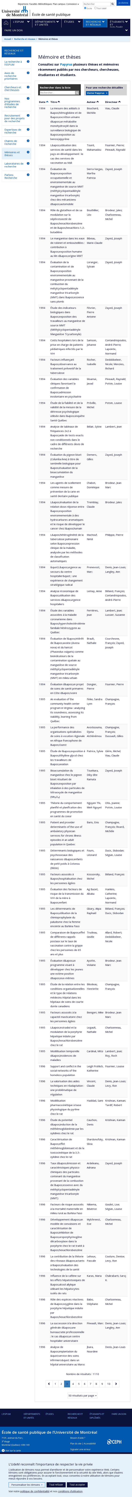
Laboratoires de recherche (14, 165)
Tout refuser (56, 1484)
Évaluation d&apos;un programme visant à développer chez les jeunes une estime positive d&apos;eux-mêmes (66, 969)
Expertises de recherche (12, 131)
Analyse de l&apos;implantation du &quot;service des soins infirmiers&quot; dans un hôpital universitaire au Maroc (67, 1355)
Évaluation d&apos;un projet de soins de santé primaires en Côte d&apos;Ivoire (67, 688)
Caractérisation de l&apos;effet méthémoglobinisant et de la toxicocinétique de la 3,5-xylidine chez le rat (67, 1148)
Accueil (7, 39)
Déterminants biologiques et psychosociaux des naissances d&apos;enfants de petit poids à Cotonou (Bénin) (67, 859)
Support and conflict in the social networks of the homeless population (65, 1071)
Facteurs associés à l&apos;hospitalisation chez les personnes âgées (66, 879)
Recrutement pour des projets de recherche (14, 118)
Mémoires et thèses (12, 153)
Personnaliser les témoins (26, 1484)
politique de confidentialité (35, 1491)
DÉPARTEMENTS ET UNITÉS (32, 1415)
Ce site (89, 8)
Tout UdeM (101, 8)
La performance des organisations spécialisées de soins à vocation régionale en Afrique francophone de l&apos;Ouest (67, 736)
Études (50, 1414)
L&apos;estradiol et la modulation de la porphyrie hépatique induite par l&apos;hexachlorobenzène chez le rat (66, 1036)
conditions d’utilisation (70, 1491)
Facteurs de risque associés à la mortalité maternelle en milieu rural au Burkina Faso (67, 1209)
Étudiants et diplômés (97, 1415)
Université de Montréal (15, 11)
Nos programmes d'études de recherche (12, 103)
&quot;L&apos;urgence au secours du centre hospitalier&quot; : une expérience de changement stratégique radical (66, 575)
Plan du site (75, 1443)
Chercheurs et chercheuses (12, 88)
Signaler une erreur (80, 1449)
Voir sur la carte (13, 1450)
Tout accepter (77, 1484)
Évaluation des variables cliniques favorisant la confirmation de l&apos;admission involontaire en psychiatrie (65, 387)
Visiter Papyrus (95, 93)
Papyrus (66, 64)
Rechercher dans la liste (55, 87)
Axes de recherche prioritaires (11, 75)
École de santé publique (51, 14)
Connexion (71, 4)
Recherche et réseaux (24, 39)
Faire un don (119, 1414)
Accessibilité (90, 1443)
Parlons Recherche (10, 176)
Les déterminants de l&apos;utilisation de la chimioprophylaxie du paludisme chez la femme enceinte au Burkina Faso (65, 917)
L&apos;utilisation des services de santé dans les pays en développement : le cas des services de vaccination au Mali (66, 153)
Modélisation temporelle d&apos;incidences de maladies (64, 1055)
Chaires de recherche (10, 142)
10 (110, 1383)
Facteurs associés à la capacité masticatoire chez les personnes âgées (66, 1017)
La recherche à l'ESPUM (13, 63)
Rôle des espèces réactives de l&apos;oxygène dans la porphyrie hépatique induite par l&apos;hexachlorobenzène (66, 1308)
